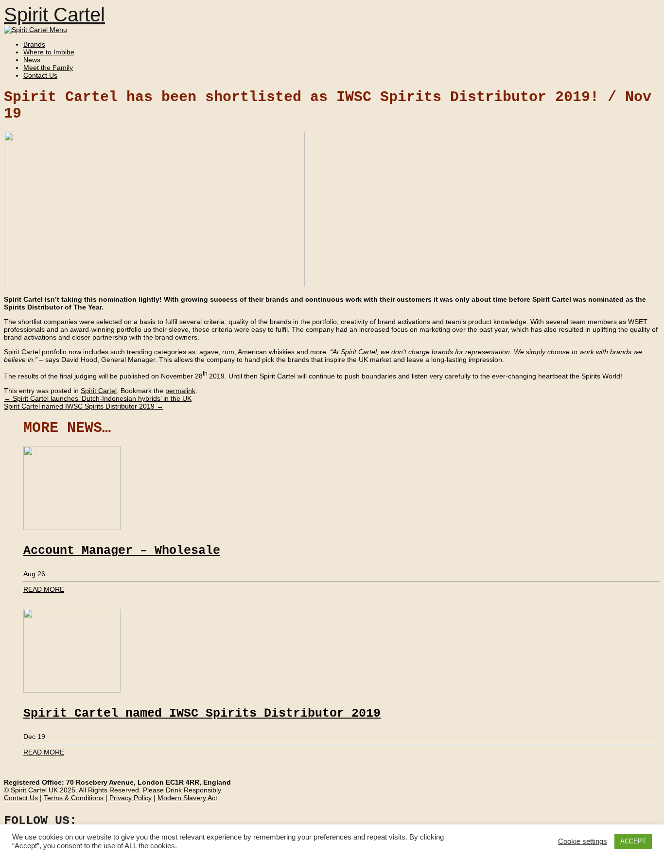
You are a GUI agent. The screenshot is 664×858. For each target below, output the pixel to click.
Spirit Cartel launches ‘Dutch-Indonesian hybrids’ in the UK (98, 398)
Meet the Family (48, 67)
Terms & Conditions (74, 798)
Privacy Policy (130, 798)
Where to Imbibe (48, 52)
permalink (180, 391)
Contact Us (40, 75)
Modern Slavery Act (187, 798)
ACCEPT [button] (633, 841)
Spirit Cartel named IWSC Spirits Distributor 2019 (83, 406)
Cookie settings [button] (582, 841)
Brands (34, 44)
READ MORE (43, 589)
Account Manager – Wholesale (121, 551)
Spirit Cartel (54, 14)
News (31, 60)
